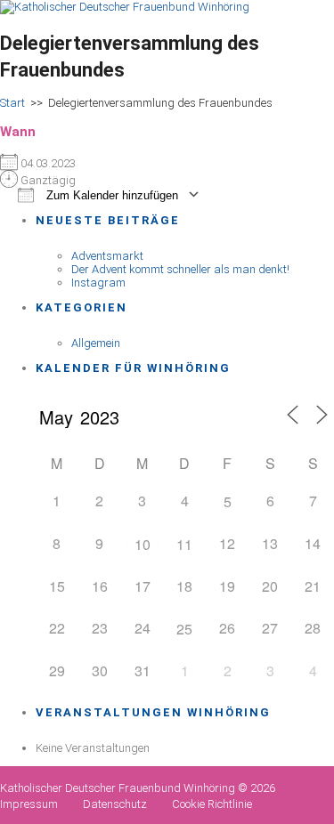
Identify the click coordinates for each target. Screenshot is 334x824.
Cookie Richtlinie (212, 804)
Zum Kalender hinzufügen (110, 195)
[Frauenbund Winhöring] (124, 6)
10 (142, 544)
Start (12, 102)
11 (184, 544)
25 (184, 628)
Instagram (98, 282)
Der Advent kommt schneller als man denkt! (180, 269)
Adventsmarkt (107, 256)
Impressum (29, 804)
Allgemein (95, 343)
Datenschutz (115, 804)
